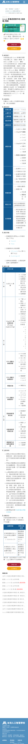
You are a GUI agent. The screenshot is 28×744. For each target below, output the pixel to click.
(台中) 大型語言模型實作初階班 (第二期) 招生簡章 (14, 605)
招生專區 (12, 740)
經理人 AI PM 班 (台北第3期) (10, 579)
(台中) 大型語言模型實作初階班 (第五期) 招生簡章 (14, 576)
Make (12, 244)
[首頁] (11, 2)
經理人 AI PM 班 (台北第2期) (14, 582)
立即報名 (14, 49)
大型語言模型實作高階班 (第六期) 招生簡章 (14, 599)
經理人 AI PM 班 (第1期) (12, 589)
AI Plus (19, 742)
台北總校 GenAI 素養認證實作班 (12, 11)
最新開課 (11, 8)
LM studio (14, 251)
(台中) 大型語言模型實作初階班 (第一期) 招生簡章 (14, 609)
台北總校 (17, 8)
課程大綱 (14, 44)
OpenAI (13, 241)
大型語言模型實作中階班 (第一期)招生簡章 (14, 596)
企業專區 (4, 740)
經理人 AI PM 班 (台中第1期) (10, 586)
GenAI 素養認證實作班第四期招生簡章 (14, 612)
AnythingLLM (15, 256)
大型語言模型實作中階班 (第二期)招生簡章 (14, 592)
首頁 (6, 8)
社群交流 (20, 740)
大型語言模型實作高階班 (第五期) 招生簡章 (14, 602)
